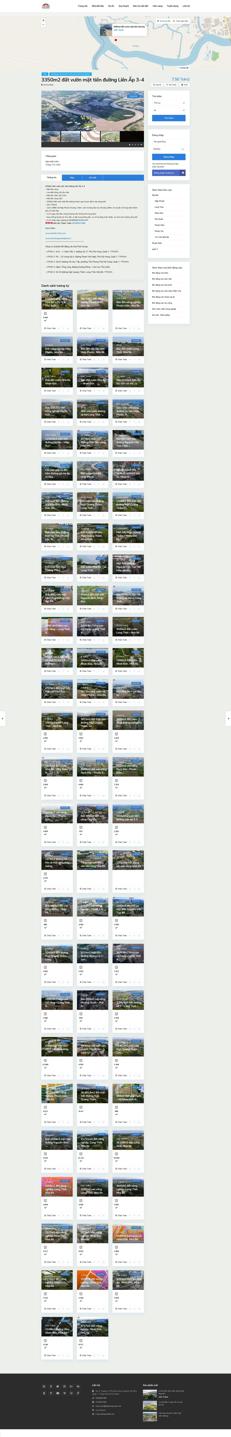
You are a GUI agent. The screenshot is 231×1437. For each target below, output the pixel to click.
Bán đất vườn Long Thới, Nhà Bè (127, 350)
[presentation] (46, 116)
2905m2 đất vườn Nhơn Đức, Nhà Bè (91, 662)
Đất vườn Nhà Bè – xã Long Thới (93, 568)
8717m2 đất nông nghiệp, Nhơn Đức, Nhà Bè (91, 1329)
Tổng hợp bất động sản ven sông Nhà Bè (93, 864)
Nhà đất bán (98, 6)
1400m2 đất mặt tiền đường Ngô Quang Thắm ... (128, 504)
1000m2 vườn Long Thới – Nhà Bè (56, 724)
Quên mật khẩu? (158, 167)
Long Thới (159, 207)
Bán (45, 74)
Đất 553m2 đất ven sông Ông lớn (92, 817)
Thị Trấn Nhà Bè (162, 237)
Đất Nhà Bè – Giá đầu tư (128, 693)
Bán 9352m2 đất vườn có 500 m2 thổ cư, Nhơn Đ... (128, 473)
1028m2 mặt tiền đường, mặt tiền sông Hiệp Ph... (93, 442)
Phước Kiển (159, 225)
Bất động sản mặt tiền (59, 74)
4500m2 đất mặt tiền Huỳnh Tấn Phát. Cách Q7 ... (93, 1049)
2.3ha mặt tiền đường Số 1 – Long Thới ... (128, 1004)
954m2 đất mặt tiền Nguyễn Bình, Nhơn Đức (92, 598)
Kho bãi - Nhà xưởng (161, 315)
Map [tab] (72, 177)
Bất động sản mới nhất (162, 285)
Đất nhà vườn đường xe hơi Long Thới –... (93, 412)
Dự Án (111, 6)
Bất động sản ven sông (162, 303)
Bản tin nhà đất (140, 6)
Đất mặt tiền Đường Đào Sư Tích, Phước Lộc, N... (57, 536)
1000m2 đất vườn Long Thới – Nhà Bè (127, 630)
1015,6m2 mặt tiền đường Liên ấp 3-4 (127, 817)
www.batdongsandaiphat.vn (58, 238)
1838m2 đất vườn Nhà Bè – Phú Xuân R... (56, 769)
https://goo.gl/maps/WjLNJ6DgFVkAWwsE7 (70, 220)
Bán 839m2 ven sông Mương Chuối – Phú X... (93, 1002)
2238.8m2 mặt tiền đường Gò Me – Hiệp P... (57, 442)
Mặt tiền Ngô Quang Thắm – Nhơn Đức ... (128, 536)
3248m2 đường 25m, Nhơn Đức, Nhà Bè (57, 1331)
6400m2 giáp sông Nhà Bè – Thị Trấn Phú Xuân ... (56, 302)
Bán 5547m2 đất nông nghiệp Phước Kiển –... (56, 411)
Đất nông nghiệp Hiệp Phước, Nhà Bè (58, 350)
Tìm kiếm (169, 118)
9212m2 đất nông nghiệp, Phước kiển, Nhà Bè (56, 1096)
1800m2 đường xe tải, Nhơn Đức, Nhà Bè (129, 1237)
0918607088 (101, 1398)
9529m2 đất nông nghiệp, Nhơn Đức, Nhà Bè (91, 1236)
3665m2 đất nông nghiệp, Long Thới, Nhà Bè (127, 1189)
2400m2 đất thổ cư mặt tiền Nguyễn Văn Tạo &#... (128, 909)
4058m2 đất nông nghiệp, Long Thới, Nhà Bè (56, 1189)
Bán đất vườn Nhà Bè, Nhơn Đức (58, 381)
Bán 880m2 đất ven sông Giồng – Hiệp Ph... (56, 909)
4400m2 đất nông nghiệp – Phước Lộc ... (92, 909)
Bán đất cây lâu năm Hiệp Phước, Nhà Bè (93, 350)
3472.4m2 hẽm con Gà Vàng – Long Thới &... (93, 629)
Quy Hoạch (124, 6)
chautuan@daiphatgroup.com (108, 1406)
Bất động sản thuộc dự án (163, 297)
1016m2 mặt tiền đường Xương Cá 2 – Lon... (92, 956)
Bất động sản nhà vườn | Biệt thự (166, 291)
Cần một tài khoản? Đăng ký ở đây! (165, 164)
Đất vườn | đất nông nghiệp (79, 74)
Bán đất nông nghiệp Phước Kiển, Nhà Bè (128, 303)
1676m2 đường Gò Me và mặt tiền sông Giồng (57, 862)
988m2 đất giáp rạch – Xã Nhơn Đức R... (128, 1097)
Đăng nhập (169, 157)
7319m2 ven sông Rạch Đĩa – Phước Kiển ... (126, 769)
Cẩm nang (157, 6)
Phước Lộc (159, 231)
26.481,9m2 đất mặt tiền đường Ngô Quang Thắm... (93, 1096)
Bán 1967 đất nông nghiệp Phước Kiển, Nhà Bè (92, 302)
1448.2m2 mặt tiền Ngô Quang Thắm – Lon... (127, 1049)
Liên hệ (186, 6)
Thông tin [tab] (51, 177)
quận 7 (155, 249)
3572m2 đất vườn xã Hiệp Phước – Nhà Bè (93, 693)
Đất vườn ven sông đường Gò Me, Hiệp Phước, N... (127, 411)
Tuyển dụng (172, 6)
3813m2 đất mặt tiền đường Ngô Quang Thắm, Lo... (93, 722)
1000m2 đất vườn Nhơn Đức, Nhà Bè (127, 662)
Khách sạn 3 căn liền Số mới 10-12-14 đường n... (57, 660)
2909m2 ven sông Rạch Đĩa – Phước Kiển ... (55, 816)
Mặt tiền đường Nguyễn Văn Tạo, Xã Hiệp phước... (128, 567)
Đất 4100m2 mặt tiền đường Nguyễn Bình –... (58, 1142)
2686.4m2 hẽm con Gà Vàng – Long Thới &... (57, 629)
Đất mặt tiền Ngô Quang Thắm (55, 568)
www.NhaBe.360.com (55, 233)
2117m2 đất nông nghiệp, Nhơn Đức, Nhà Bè (56, 1236)
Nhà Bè (155, 195)
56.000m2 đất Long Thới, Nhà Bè (128, 1144)
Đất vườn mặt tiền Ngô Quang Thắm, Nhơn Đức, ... (91, 536)
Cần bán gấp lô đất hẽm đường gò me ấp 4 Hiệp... (57, 473)
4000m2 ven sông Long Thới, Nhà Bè (92, 1191)
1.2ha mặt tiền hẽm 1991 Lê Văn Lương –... (56, 1049)
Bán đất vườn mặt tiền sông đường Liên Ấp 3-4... (57, 598)
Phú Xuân (159, 219)
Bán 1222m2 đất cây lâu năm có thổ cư (128, 381)
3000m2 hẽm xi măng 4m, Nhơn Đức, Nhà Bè (129, 1282)
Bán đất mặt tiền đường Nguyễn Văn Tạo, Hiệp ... (127, 442)
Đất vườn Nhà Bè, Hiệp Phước (91, 475)
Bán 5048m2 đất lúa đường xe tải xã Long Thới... (128, 598)
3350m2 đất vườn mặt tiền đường (129, 26)
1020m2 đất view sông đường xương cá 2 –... (129, 722)
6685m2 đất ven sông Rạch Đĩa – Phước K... (94, 771)
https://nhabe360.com (105, 1414)
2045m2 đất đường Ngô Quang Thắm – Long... (56, 956)
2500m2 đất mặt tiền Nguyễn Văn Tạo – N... (57, 691)
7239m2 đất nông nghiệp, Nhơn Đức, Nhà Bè (56, 1282)
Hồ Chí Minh (48, 85)
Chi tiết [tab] (92, 177)
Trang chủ (83, 6)
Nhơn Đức (159, 213)
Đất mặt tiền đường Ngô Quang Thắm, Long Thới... (92, 504)
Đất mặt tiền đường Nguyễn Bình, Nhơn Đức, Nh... (56, 504)
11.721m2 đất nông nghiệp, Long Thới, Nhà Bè (92, 1142)
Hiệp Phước (160, 201)
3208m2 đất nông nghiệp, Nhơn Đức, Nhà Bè (91, 1282)
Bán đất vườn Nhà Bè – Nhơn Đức (93, 381)
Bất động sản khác (160, 273)
